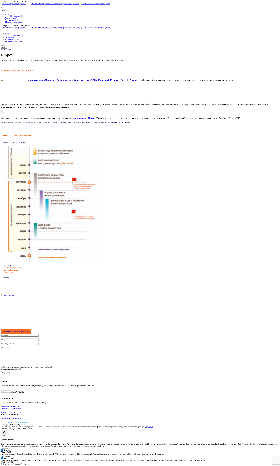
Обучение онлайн (16, 16)
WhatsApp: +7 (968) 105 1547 (11, 412)
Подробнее (149, 427)
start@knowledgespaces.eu (14, 4)
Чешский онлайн (11, 18)
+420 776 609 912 (37, 4)
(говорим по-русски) (102, 4)
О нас (7, 14)
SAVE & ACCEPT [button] (7, 462)
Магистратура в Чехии (13, 22)
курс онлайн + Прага (84, 118)
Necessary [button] (4, 448)
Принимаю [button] (61, 427)
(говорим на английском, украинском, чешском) (62, 4)
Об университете (11, 20)
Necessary (7, 450)
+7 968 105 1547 (88, 4)
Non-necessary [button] (6, 456)
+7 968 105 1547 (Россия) (11, 408)
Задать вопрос (6, 49)
